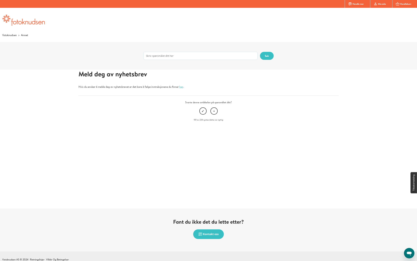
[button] (413, 182)
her (181, 87)
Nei (214, 111)
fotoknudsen (9, 35)
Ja (203, 111)
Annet (24, 35)
